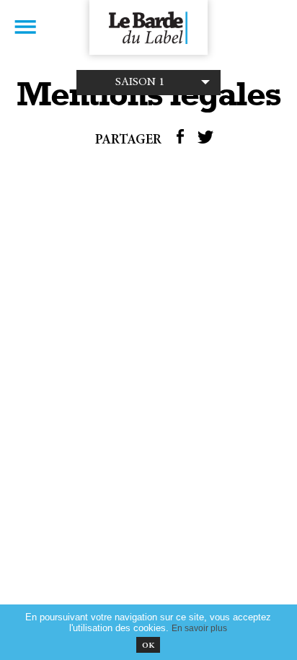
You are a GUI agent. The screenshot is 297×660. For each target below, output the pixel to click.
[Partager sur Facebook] (180, 140)
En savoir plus (199, 628)
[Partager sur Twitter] (205, 140)
